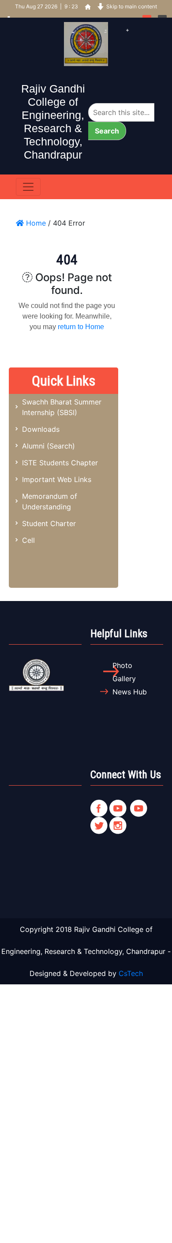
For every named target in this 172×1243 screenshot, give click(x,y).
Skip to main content (131, 6)
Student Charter (49, 523)
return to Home (81, 326)
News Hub (129, 691)
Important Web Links (56, 479)
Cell (28, 540)
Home (35, 223)
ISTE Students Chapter (60, 462)
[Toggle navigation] (28, 187)
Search (107, 130)
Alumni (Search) (48, 446)
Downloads (41, 429)
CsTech (131, 973)
